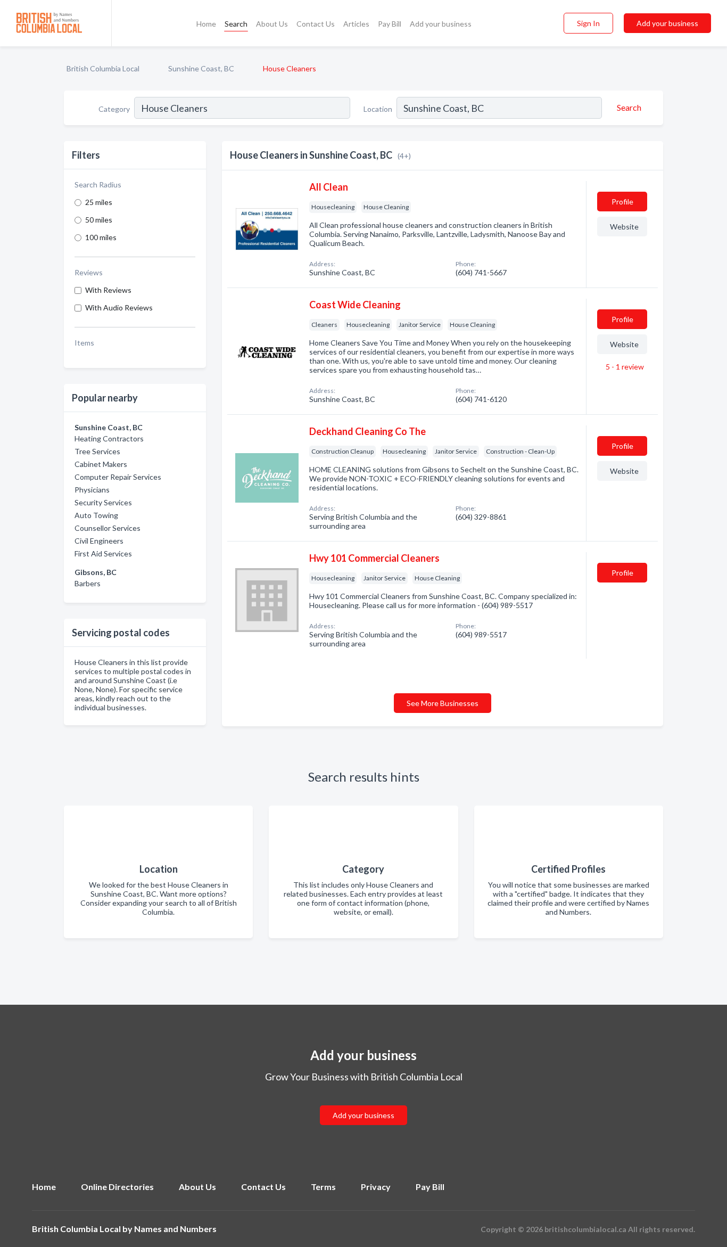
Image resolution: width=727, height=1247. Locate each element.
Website (624, 226)
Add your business (441, 23)
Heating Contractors (109, 438)
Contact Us (315, 23)
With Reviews (108, 289)
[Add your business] (363, 1102)
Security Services (103, 502)
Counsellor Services (108, 527)
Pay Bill (389, 23)
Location (377, 108)
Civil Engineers (99, 540)
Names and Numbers (175, 1229)
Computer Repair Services (118, 476)
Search (236, 23)
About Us (272, 23)
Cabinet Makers (101, 464)
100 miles (101, 237)
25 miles (98, 202)
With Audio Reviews (119, 307)
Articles (356, 23)
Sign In (588, 23)
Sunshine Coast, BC (201, 68)
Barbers (88, 583)
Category (114, 108)
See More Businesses (442, 703)
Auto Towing (96, 515)
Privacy (376, 1187)
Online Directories (117, 1187)
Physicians (92, 489)
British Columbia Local (103, 68)
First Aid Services (103, 553)
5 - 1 (624, 366)
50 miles (98, 219)
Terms (323, 1187)
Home (206, 23)
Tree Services (97, 451)
